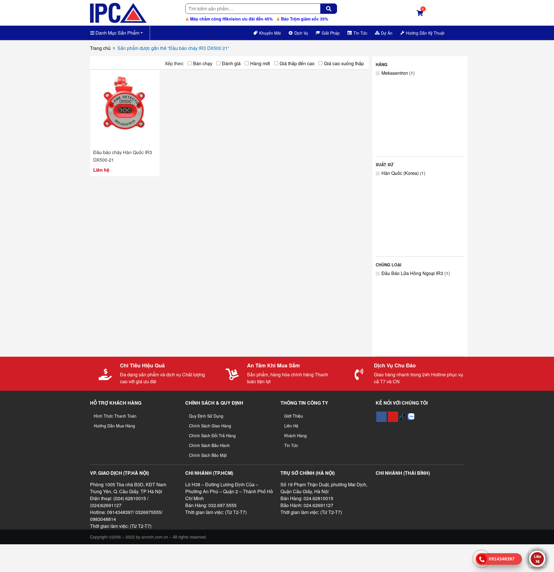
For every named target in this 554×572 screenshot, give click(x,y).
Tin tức (291, 445)
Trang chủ (100, 48)
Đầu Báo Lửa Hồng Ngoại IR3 (412, 273)
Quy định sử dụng (206, 416)
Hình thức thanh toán (115, 416)
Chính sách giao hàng (210, 426)
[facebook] (381, 417)
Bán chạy (202, 63)
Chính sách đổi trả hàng (212, 435)
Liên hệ (291, 426)
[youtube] (393, 417)
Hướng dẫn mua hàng (114, 426)
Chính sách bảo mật (208, 455)
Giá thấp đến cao (297, 63)
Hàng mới (260, 63)
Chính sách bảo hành (209, 445)
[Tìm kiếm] (328, 8)
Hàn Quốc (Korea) (400, 173)
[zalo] (411, 416)
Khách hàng (295, 435)
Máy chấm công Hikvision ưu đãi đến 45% (231, 19)
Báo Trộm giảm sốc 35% (304, 19)
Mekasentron (394, 73)
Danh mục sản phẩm (116, 32)
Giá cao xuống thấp (344, 63)
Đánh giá (231, 63)
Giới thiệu (293, 416)
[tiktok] (403, 416)
